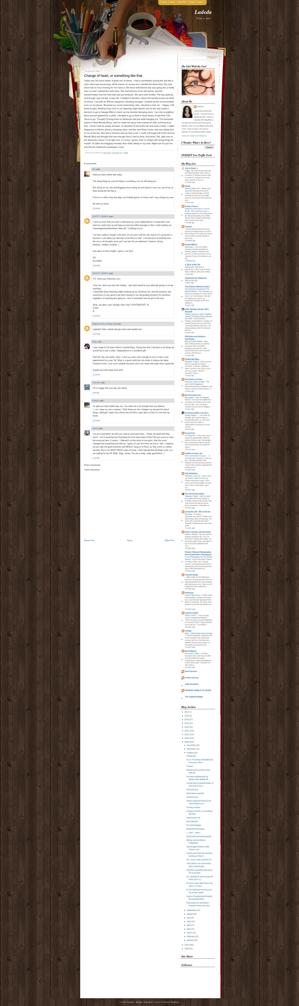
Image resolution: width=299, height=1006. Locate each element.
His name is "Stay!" (192, 653)
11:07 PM (96, 334)
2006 (187, 949)
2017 (187, 712)
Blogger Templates (144, 1002)
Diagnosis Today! (192, 496)
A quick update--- (191, 415)
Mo (93, 169)
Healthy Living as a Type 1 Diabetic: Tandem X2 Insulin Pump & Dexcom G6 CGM (198, 316)
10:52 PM (96, 316)
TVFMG (188, 631)
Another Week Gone (193, 595)
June (189, 921)
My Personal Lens (193, 395)
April (189, 929)
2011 (187, 731)
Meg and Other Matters (194, 341)
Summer (96, 382)
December (191, 745)
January (190, 940)
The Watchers (190, 435)
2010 (187, 734)
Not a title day (192, 821)
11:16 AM (96, 420)
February (191, 936)
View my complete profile (194, 136)
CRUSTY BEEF (191, 613)
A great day (191, 756)
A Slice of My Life (192, 265)
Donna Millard (191, 244)
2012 (187, 727)
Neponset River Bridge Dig (104, 324)
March (189, 933)
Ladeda (203, 12)
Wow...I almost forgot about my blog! (198, 633)
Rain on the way (191, 280)
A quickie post (192, 790)
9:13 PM (96, 458)
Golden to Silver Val (193, 453)
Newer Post (89, 540)
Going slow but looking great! (198, 836)
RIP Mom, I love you (193, 476)
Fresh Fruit (190, 433)
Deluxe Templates (172, 1002)
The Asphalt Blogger (194, 697)
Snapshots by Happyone (196, 278)
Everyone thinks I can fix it (196, 413)
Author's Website (191, 534)
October (190, 753)
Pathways (189, 593)
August (190, 914)
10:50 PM (96, 266)
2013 (187, 723)
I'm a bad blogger (193, 825)
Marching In (189, 247)
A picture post (192, 797)
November (191, 749)
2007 (187, 945)
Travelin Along (191, 575)
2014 (187, 719)
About (172, 2)
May (189, 925)
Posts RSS (182, 2)
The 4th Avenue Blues (194, 494)
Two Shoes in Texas (193, 379)
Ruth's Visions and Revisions (198, 532)
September (192, 910)
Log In (200, 2)
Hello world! (189, 267)
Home (164, 2)
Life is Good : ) (191, 168)
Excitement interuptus (195, 829)
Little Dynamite (191, 684)
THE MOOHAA (191, 473)
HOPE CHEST (191, 615)
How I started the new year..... (196, 456)
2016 (187, 716)
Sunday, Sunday (193, 807)
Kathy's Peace (191, 206)
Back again (189, 397)
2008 (187, 742)
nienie (187, 186)
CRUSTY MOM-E (100, 216)
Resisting (188, 514)
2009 (187, 738)
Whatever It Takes (192, 362)
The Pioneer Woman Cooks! (197, 287)
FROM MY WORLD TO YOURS (198, 690)
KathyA (95, 401)
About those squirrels (195, 793)
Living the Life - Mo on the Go (197, 512)
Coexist (188, 227)
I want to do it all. (193, 818)
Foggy (187, 171)
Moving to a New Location (195, 382)
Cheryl (200, 106)
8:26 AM (96, 393)
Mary (94, 342)
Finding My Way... (192, 359)
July (189, 918)
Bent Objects (191, 651)
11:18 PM (96, 375)
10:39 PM (96, 208)
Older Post (169, 540)
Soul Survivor (191, 671)
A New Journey (192, 678)
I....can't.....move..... (194, 833)
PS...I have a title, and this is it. (199, 860)
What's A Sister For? (193, 188)
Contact (192, 2)
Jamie (95, 428)
